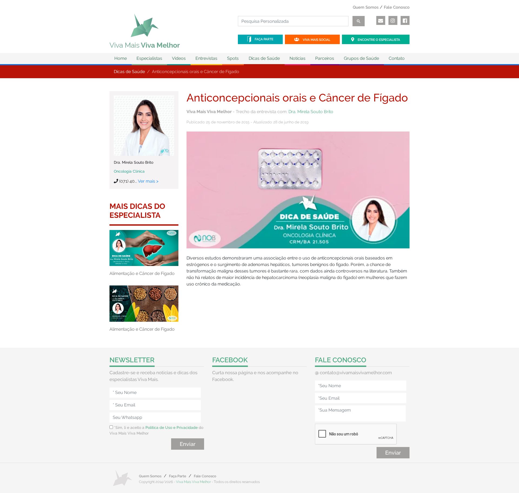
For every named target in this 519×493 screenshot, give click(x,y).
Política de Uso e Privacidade (171, 427)
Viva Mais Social (316, 40)
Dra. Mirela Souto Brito (310, 111)
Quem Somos (365, 7)
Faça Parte (263, 39)
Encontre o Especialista (378, 40)
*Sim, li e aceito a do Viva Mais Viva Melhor (156, 430)
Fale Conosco (397, 7)
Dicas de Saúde (129, 71)
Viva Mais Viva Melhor (193, 482)
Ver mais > (148, 181)
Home (120, 58)
